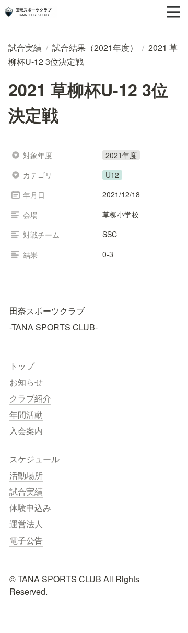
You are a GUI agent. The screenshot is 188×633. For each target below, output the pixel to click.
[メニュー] (173, 12)
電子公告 (26, 540)
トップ (21, 366)
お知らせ (26, 382)
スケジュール (34, 459)
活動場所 (26, 475)
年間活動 (26, 414)
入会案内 (26, 431)
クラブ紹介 (30, 398)
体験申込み (30, 508)
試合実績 (26, 491)
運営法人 (26, 524)
